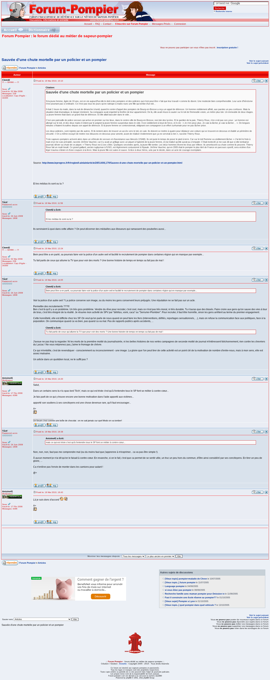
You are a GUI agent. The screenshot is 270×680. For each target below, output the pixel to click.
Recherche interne (224, 11)
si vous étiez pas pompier (178, 590)
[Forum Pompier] (78, 20)
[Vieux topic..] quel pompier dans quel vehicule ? (190, 605)
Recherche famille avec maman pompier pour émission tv (195, 594)
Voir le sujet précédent (257, 63)
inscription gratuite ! (227, 47)
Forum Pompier (27, 68)
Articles (42, 68)
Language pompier (175, 586)
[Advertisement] (48, 47)
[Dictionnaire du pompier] (42, 30)
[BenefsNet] (78, 599)
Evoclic (123, 664)
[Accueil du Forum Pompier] (13, 30)
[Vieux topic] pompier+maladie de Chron (186, 578)
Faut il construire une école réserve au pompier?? (191, 597)
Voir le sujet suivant (258, 61)
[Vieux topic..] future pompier (180, 582)
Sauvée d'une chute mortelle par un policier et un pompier (54, 60)
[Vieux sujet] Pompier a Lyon (180, 601)
